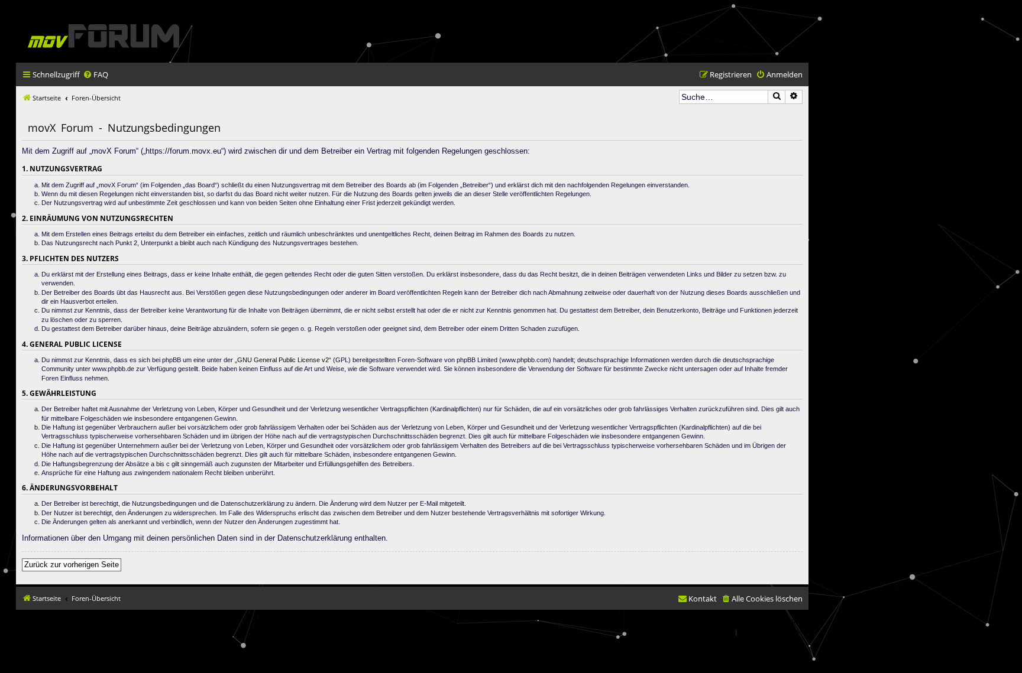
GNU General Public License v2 (283, 359)
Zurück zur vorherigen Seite (71, 564)
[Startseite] (103, 36)
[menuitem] (95, 74)
